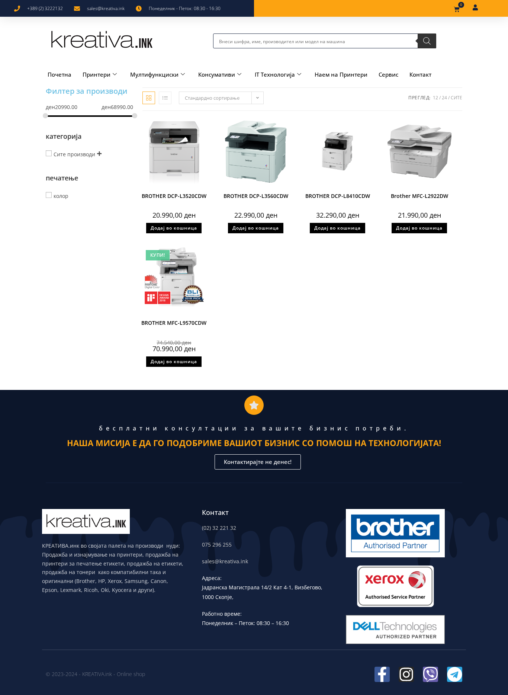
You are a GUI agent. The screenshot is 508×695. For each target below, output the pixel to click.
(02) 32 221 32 (219, 527)
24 (444, 98)
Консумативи (216, 74)
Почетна (59, 74)
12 (435, 98)
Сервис (388, 74)
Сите (456, 98)
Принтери (96, 74)
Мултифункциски (154, 74)
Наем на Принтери (341, 74)
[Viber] (430, 674)
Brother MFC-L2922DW (419, 195)
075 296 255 (217, 544)
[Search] (427, 40)
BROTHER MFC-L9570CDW (173, 322)
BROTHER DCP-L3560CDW (256, 195)
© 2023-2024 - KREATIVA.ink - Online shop (95, 674)
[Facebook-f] (382, 674)
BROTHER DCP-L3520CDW (174, 195)
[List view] (165, 98)
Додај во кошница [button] (174, 228)
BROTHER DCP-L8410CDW (337, 195)
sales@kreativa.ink (225, 561)
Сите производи (74, 153)
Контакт (420, 74)
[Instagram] (406, 674)
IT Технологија (275, 74)
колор (61, 195)
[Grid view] (148, 98)
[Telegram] (454, 674)
